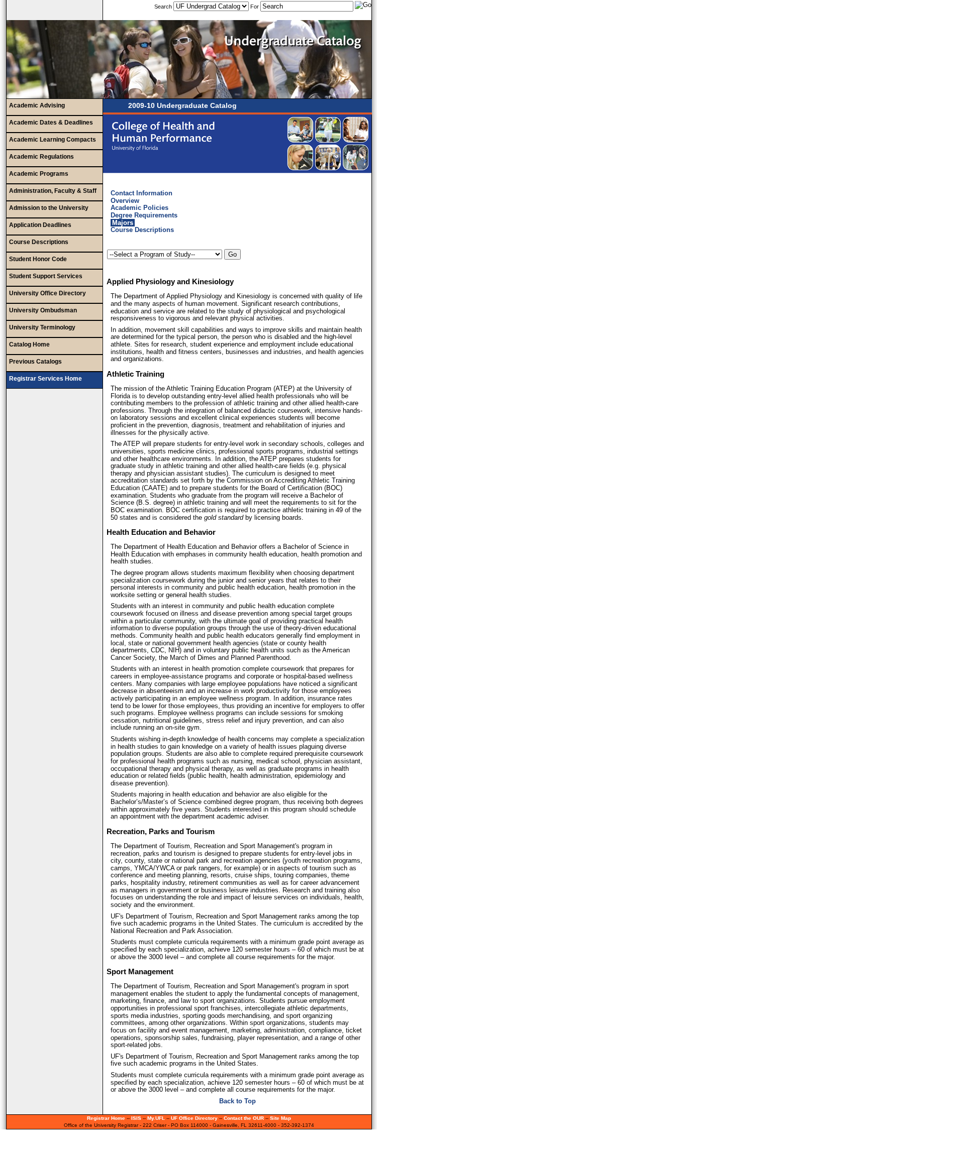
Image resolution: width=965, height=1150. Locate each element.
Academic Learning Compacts (52, 139)
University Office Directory (47, 293)
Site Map (280, 1118)
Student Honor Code (38, 259)
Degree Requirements (144, 215)
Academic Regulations (41, 156)
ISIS (136, 1118)
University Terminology (42, 327)
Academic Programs (38, 173)
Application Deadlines (40, 224)
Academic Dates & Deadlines (51, 122)
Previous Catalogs (35, 361)
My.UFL (156, 1118)
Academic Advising (37, 105)
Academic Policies (139, 207)
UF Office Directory (194, 1118)
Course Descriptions (38, 242)
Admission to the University (48, 207)
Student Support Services (45, 276)
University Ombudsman (43, 310)
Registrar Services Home (45, 378)
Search (163, 7)
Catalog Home (29, 344)
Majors (122, 222)
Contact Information (141, 193)
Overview (125, 200)
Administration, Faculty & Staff (52, 190)
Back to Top (237, 1101)
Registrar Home (106, 1118)
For (254, 7)
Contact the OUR (244, 1118)
